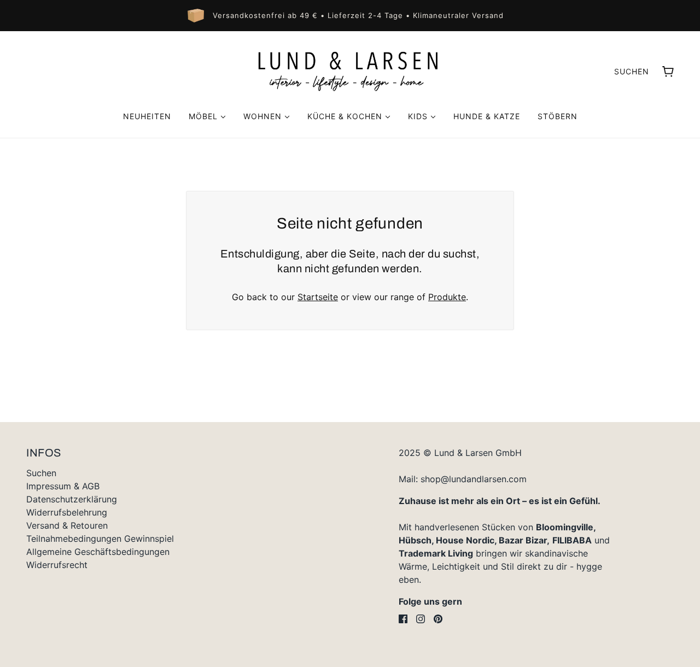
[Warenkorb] (668, 71)
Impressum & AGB (63, 486)
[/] (350, 71)
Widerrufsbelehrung (66, 512)
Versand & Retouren (67, 525)
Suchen (631, 71)
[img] (403, 619)
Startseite (318, 296)
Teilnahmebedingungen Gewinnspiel (100, 538)
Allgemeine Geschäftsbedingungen (98, 551)
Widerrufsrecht (57, 564)
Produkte (447, 296)
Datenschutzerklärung (71, 499)
